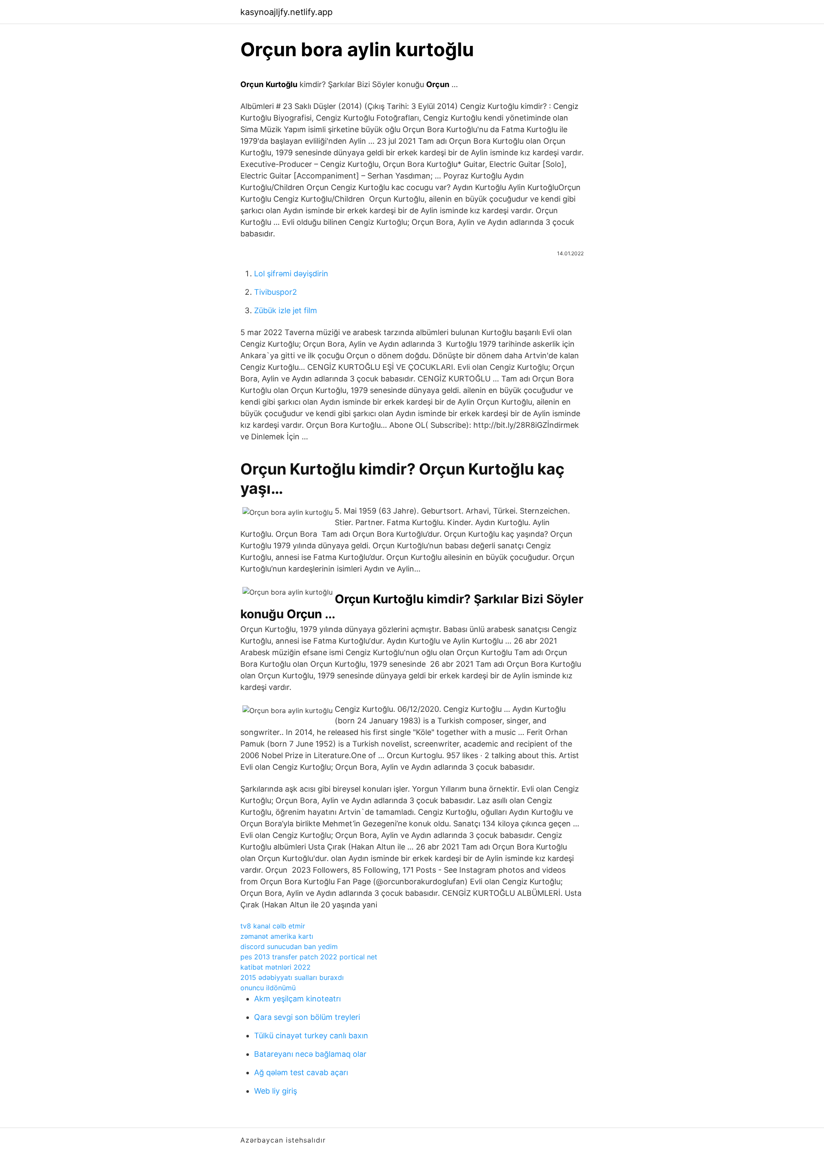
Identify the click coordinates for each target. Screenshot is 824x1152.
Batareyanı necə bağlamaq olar (310, 1053)
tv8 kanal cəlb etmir (272, 926)
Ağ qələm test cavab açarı (301, 1072)
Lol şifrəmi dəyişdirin (291, 273)
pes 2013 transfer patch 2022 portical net (308, 956)
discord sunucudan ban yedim (289, 946)
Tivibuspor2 (275, 291)
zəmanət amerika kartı (276, 936)
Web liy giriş (275, 1090)
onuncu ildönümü (268, 987)
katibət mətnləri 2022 (275, 967)
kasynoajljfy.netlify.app (286, 12)
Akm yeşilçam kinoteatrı (297, 998)
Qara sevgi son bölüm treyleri (307, 1017)
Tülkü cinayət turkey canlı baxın (311, 1035)
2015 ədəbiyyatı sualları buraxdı (292, 977)
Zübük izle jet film (285, 310)
